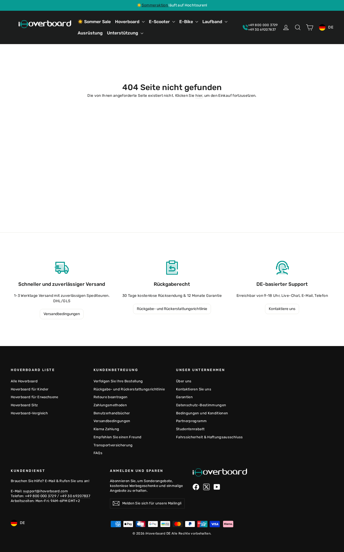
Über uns (184, 381)
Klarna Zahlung (106, 429)
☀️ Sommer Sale (94, 21)
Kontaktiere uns (282, 309)
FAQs (98, 453)
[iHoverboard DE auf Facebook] (196, 487)
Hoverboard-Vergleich (29, 413)
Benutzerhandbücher (112, 413)
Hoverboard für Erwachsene (34, 397)
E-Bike (186, 21)
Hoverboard (128, 21)
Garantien (184, 397)
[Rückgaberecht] (172, 267)
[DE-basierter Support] (282, 267)
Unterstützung (123, 32)
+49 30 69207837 (75, 496)
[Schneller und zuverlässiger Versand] (62, 267)
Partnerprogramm (191, 421)
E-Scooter (160, 21)
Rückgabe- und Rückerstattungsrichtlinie (172, 309)
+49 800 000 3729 (41, 496)
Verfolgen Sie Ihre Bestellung (118, 381)
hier (198, 95)
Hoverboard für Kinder (29, 389)
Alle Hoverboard (24, 381)
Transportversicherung (113, 445)
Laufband (212, 21)
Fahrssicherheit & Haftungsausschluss (209, 437)
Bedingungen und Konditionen (202, 413)
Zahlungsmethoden (110, 405)
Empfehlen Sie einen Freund (118, 437)
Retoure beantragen (111, 397)
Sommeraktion (155, 5)
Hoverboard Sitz (24, 405)
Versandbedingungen (62, 314)
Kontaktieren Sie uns (193, 389)
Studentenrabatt (190, 429)
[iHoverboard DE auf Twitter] (206, 487)
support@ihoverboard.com (45, 491)
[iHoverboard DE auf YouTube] (217, 487)
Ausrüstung (90, 32)
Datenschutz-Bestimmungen (201, 405)
